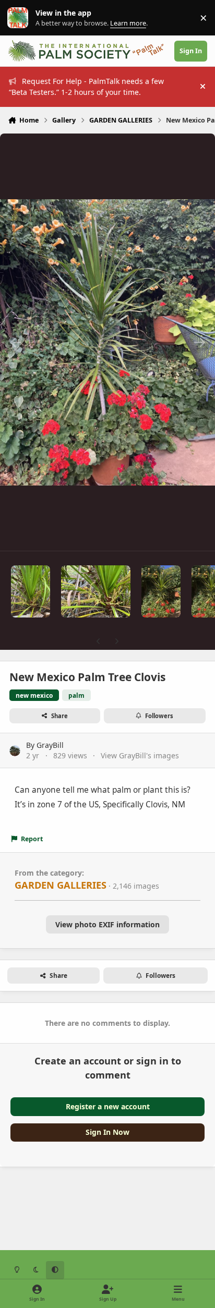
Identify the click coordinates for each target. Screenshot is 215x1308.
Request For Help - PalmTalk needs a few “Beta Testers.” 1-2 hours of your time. (86, 86)
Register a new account (108, 1106)
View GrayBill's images (140, 755)
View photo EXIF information (107, 924)
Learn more (20, 18)
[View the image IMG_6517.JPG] (95, 591)
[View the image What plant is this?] (161, 591)
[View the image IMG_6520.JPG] (30, 591)
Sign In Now (107, 1132)
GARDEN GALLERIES (60, 885)
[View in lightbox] (107, 342)
